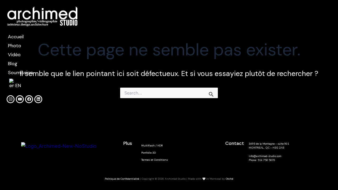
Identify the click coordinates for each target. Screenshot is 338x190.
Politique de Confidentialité (122, 178)
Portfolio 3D (148, 152)
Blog (12, 63)
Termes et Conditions (154, 160)
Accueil (16, 37)
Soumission (20, 72)
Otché (229, 178)
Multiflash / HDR (152, 145)
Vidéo (14, 54)
